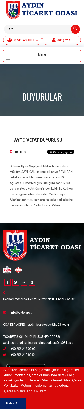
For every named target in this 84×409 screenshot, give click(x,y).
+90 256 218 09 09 (23, 348)
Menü (49, 56)
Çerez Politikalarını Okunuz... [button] (26, 391)
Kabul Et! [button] (13, 403)
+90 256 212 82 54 (23, 354)
